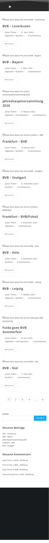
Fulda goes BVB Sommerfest (14, 329)
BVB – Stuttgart (14, 177)
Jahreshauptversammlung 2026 (14, 440)
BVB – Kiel (10, 368)
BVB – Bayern (12, 62)
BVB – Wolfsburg (21, 460)
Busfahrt (19, 35)
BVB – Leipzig (12, 288)
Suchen (5, 414)
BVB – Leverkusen (16, 26)
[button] (29, 7)
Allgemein (9, 35)
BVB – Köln (10, 252)
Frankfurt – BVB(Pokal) (20, 216)
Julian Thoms (10, 32)
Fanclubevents (22, 115)
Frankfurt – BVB (14, 141)
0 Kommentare (34, 35)
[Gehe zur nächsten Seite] (42, 404)
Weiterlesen (12, 43)
